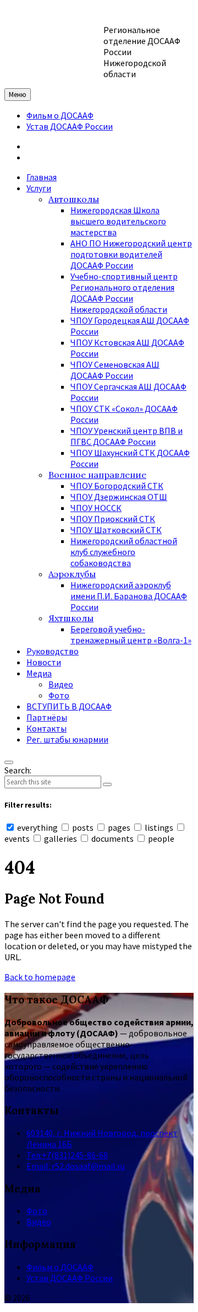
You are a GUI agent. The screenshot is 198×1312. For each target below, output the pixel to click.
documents (112, 838)
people (160, 838)
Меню (17, 94)
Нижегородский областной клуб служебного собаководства (123, 551)
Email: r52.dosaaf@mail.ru (75, 1165)
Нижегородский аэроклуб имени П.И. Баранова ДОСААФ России (128, 595)
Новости (43, 662)
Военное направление (97, 474)
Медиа (39, 673)
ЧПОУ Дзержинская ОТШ (118, 496)
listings (159, 827)
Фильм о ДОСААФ (60, 115)
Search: (17, 770)
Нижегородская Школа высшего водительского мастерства (118, 221)
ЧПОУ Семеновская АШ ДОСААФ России (115, 370)
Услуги (38, 187)
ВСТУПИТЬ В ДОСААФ (69, 706)
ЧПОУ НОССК (96, 507)
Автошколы (73, 199)
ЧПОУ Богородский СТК (116, 485)
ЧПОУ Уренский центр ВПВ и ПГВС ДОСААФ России (126, 436)
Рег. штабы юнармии (67, 739)
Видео (60, 684)
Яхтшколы (71, 617)
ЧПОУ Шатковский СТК (116, 529)
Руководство (52, 651)
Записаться (49, 146)
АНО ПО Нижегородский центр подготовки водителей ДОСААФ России (131, 254)
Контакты (46, 728)
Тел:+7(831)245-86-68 (67, 1154)
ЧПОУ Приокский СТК (112, 518)
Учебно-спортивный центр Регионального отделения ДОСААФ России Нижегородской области (124, 293)
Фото (58, 695)
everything (37, 827)
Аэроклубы (72, 573)
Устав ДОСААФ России (69, 126)
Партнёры (46, 717)
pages (119, 827)
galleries (60, 838)
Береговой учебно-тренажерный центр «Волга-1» (130, 634)
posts (82, 827)
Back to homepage (39, 976)
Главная (41, 176)
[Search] (107, 784)
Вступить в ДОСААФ (66, 157)
